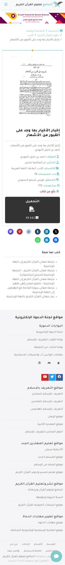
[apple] (59, 363)
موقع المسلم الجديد (50, 457)
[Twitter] (52, 377)
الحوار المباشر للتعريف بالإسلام (44, 432)
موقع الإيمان (55, 416)
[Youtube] (45, 377)
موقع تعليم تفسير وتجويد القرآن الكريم (39, 472)
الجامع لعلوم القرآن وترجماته (45, 490)
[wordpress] (40, 363)
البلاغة (32, 168)
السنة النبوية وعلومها (49, 497)
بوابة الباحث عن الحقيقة (48, 347)
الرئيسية (51, 544)
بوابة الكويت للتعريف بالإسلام (45, 339)
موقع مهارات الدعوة (50, 522)
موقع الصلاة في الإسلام (48, 464)
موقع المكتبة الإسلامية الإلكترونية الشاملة (37, 530)
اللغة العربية (19, 168)
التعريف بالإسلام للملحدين (47, 401)
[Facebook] (59, 377)
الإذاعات (26, 544)
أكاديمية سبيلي (54, 449)
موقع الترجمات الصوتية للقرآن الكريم (40, 505)
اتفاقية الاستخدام (33, 551)
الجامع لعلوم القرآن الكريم (18, 556)
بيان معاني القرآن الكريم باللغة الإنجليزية (30, 296)
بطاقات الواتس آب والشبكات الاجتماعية (38, 355)
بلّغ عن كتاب (47, 191)
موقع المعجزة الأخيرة (50, 424)
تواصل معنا (13, 551)
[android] (49, 363)
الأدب (40, 168)
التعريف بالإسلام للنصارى (47, 394)
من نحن (14, 544)
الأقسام (38, 544)
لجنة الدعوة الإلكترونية (49, 332)
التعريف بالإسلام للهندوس (47, 409)
